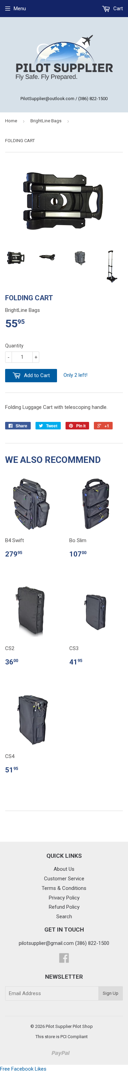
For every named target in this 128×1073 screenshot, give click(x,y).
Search (64, 916)
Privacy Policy (64, 898)
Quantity (14, 345)
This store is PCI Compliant (61, 1036)
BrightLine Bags (45, 120)
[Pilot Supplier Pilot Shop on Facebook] (64, 960)
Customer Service (64, 879)
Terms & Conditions (64, 888)
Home (11, 120)
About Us (64, 869)
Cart (117, 8)
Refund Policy (64, 907)
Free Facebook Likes (23, 1069)
